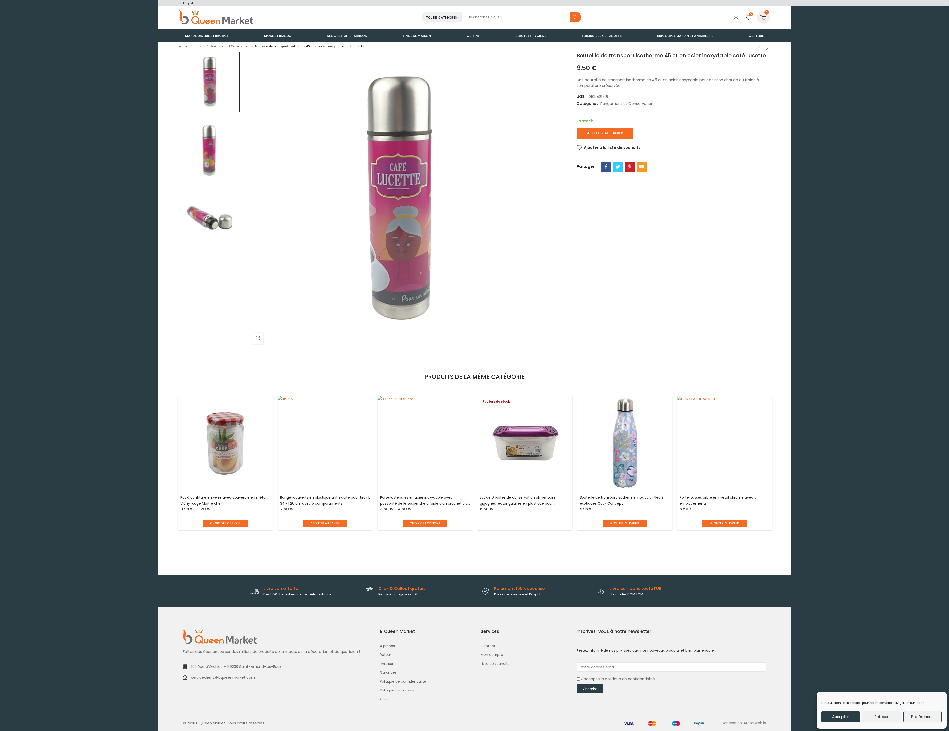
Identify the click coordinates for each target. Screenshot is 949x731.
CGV (384, 698)
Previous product (759, 49)
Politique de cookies (397, 690)
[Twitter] (618, 167)
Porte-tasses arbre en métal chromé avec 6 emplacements (718, 500)
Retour (385, 654)
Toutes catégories (441, 17)
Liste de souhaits (495, 663)
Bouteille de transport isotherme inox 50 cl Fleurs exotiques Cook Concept (622, 500)
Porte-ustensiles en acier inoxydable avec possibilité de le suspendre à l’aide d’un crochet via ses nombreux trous (424, 501)
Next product (767, 49)
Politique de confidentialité (403, 681)
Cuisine (199, 46)
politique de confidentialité (630, 678)
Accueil (184, 46)
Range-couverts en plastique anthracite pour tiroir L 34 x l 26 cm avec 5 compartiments (325, 500)
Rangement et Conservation (230, 46)
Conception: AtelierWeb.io (743, 722)
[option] (209, 82)
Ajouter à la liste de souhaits (612, 147)
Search (575, 17)
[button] (325, 523)
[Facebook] (606, 167)
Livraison (387, 663)
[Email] (642, 167)
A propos (387, 645)
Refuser (881, 716)
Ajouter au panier (605, 133)
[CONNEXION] (735, 17)
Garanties (388, 672)
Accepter (840, 716)
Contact (488, 645)
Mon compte (492, 654)
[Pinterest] (630, 167)
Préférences (922, 716)
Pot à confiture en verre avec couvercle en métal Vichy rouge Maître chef (223, 500)
